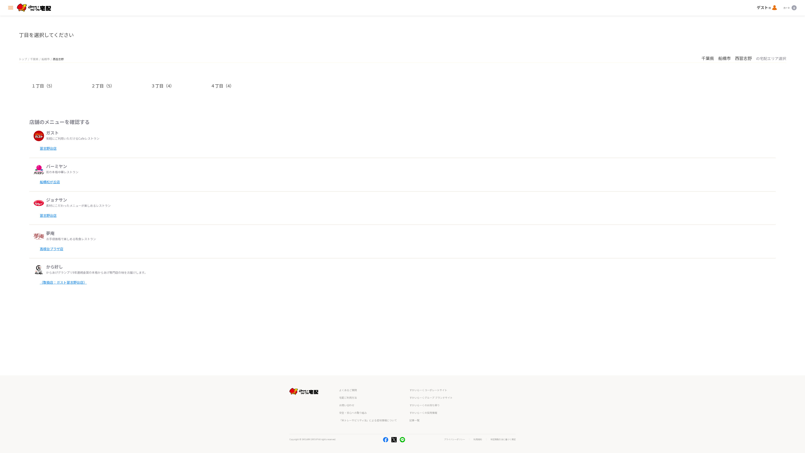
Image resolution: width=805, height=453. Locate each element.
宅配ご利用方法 (348, 397)
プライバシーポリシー (454, 439)
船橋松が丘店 (50, 181)
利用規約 (478, 439)
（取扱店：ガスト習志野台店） (63, 282)
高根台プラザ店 (51, 248)
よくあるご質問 (348, 390)
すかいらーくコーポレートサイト (428, 390)
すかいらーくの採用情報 (423, 412)
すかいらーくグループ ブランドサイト (431, 397)
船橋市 (46, 59)
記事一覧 (414, 420)
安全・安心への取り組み (353, 412)
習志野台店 (48, 148)
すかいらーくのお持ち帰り (424, 405)
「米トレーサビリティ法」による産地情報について (368, 420)
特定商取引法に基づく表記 (503, 439)
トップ (23, 59)
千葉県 (34, 59)
